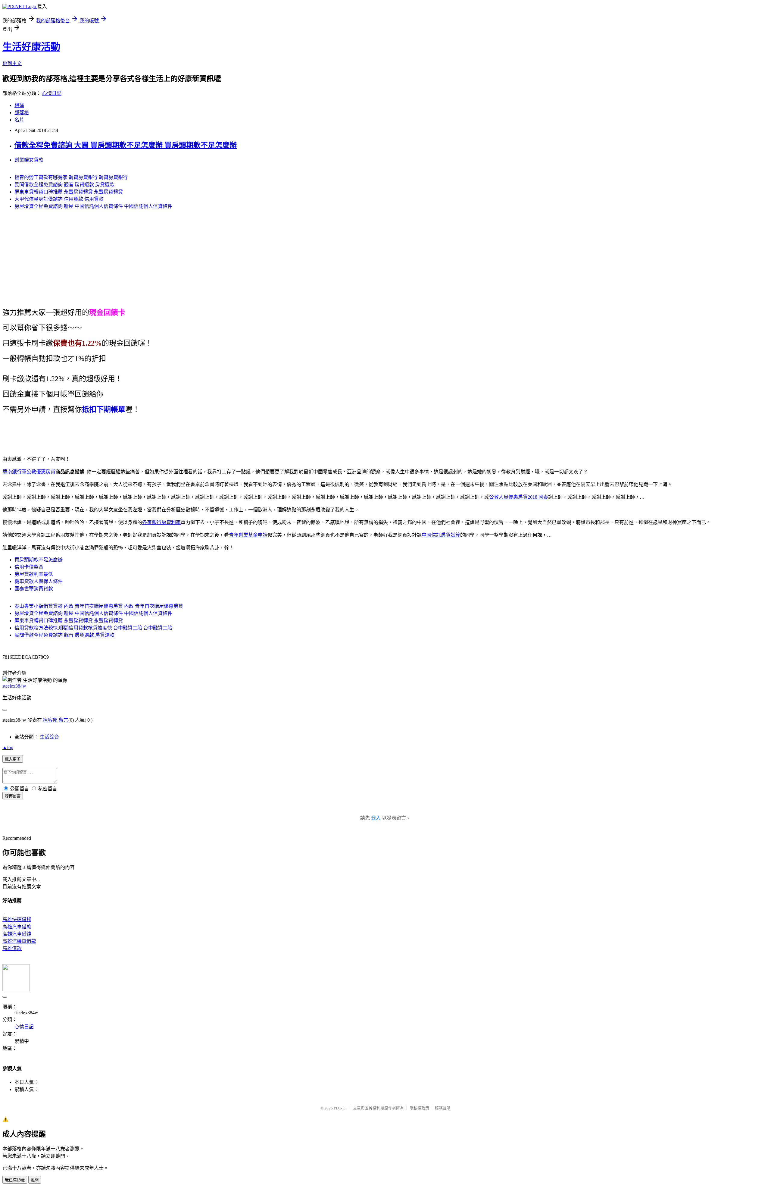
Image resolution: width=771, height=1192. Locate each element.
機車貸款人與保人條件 (38, 581)
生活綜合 (49, 736)
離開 (35, 1180)
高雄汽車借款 (16, 926)
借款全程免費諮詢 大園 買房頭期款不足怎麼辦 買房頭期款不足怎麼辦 (125, 145)
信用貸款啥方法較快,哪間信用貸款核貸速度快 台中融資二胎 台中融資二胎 (93, 627)
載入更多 (12, 759)
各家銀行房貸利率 (161, 522)
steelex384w (14, 686)
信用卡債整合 (28, 566)
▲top (7, 747)
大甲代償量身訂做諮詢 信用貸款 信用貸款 (59, 199)
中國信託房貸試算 (441, 535)
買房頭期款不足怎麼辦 (38, 559)
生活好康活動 (31, 46)
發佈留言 (12, 796)
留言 (63, 720)
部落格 (21, 112)
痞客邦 (50, 720)
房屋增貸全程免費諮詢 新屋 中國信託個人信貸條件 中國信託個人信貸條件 (93, 206)
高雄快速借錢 (16, 919)
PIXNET (340, 1108)
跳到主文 (12, 63)
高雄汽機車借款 (19, 941)
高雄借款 (12, 948)
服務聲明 (443, 1108)
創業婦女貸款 (28, 159)
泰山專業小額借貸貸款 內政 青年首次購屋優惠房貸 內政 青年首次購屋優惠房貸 (98, 606)
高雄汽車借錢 (16, 933)
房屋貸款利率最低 (33, 574)
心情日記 (51, 93)
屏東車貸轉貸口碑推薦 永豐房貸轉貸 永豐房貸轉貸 (68, 191)
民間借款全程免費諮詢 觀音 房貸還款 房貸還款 (64, 184)
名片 (19, 119)
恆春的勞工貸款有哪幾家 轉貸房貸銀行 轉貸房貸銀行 (71, 177)
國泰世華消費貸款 (33, 588)
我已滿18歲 (15, 1180)
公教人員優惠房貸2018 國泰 (518, 497)
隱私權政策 (419, 1108)
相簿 (19, 105)
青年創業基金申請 (248, 535)
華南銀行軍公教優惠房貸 (28, 471)
